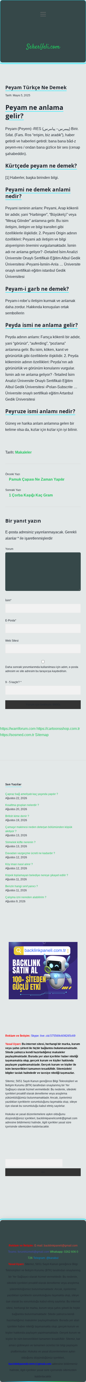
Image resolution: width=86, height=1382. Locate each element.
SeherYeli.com (43, 47)
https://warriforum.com (18, 729)
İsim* (8, 600)
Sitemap (42, 735)
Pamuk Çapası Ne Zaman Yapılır (36, 479)
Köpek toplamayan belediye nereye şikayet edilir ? (36, 875)
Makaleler (23, 452)
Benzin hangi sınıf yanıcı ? (21, 886)
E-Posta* (10, 620)
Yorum (9, 549)
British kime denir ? (17, 816)
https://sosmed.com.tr (17, 735)
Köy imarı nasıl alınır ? (19, 864)
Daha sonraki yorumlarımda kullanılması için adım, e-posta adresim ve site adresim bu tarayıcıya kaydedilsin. (41, 669)
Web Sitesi (12, 640)
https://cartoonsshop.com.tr (58, 729)
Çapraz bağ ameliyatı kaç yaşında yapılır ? (31, 794)
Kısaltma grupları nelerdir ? (22, 805)
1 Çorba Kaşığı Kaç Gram (31, 495)
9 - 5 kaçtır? (13, 682)
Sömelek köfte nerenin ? (20, 842)
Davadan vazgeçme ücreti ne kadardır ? (30, 853)
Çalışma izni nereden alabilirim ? (25, 897)
